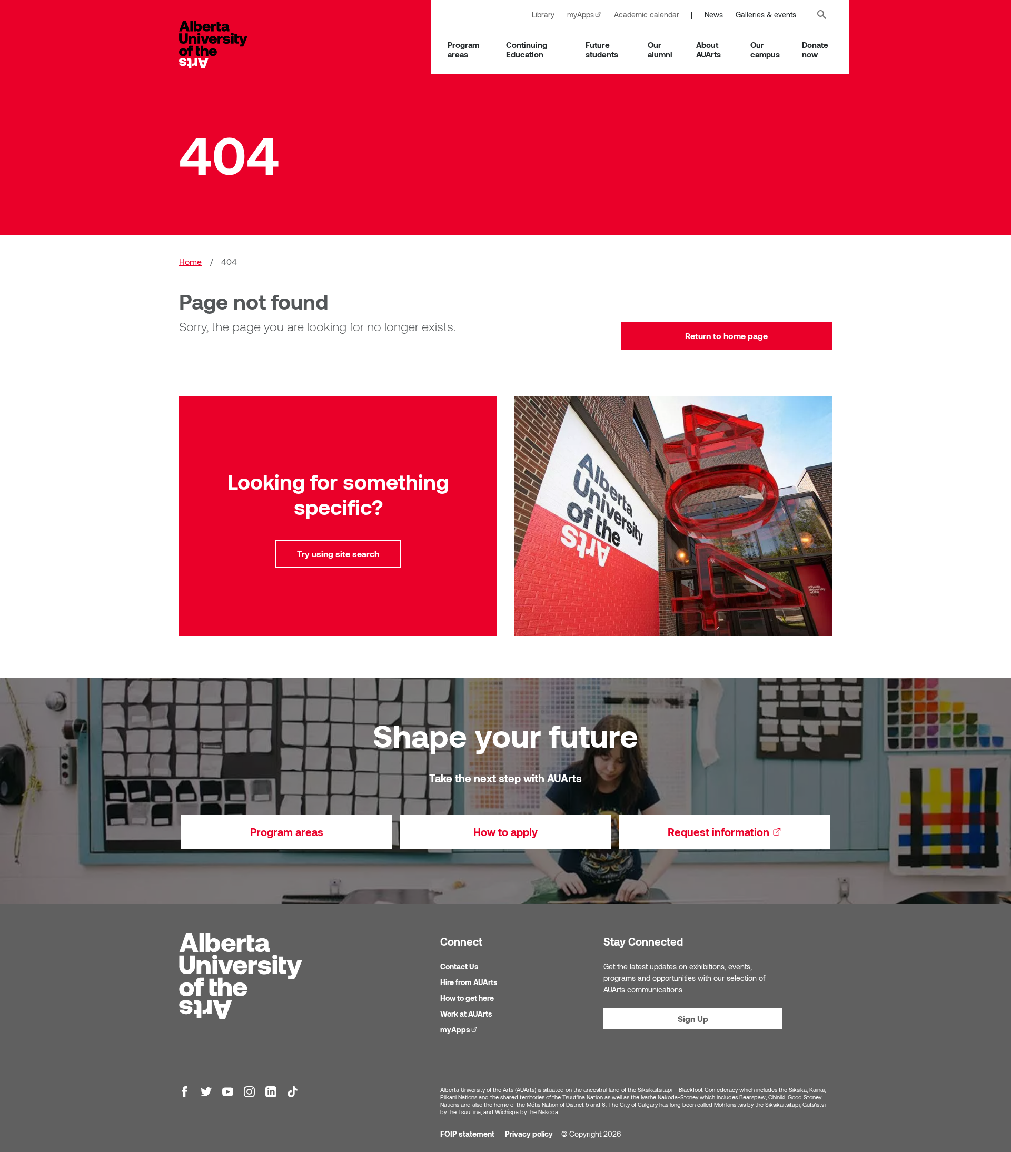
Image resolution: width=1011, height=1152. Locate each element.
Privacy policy (529, 1133)
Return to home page (726, 336)
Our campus (765, 49)
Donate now (815, 49)
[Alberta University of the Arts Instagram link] (249, 1092)
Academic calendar (646, 14)
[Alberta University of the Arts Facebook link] (184, 1092)
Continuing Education (526, 49)
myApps (587, 14)
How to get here (467, 998)
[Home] (224, 45)
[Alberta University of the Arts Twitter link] (206, 1092)
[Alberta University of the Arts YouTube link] (228, 1092)
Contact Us (459, 966)
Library (543, 14)
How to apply (505, 832)
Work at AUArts (466, 1013)
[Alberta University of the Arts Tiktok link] (292, 1092)
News (714, 14)
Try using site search (338, 554)
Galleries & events (766, 14)
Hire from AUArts (469, 982)
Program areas (463, 49)
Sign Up (693, 1019)
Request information (749, 832)
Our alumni (660, 49)
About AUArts (708, 49)
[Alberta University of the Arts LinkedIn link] (271, 1092)
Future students (602, 49)
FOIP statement (467, 1133)
